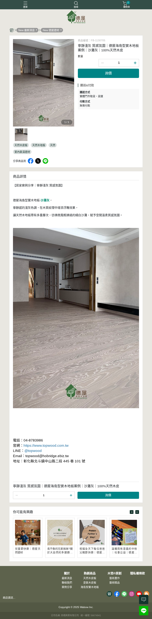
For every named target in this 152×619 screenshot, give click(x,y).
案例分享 (67, 587)
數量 (80, 56)
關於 (67, 573)
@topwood (33, 451)
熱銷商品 (90, 573)
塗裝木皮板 (89, 582)
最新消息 (67, 578)
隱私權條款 (137, 573)
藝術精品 (114, 582)
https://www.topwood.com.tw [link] (46, 445)
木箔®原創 (115, 573)
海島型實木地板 (90, 587)
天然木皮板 (89, 578)
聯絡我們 (67, 582)
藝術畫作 (114, 578)
